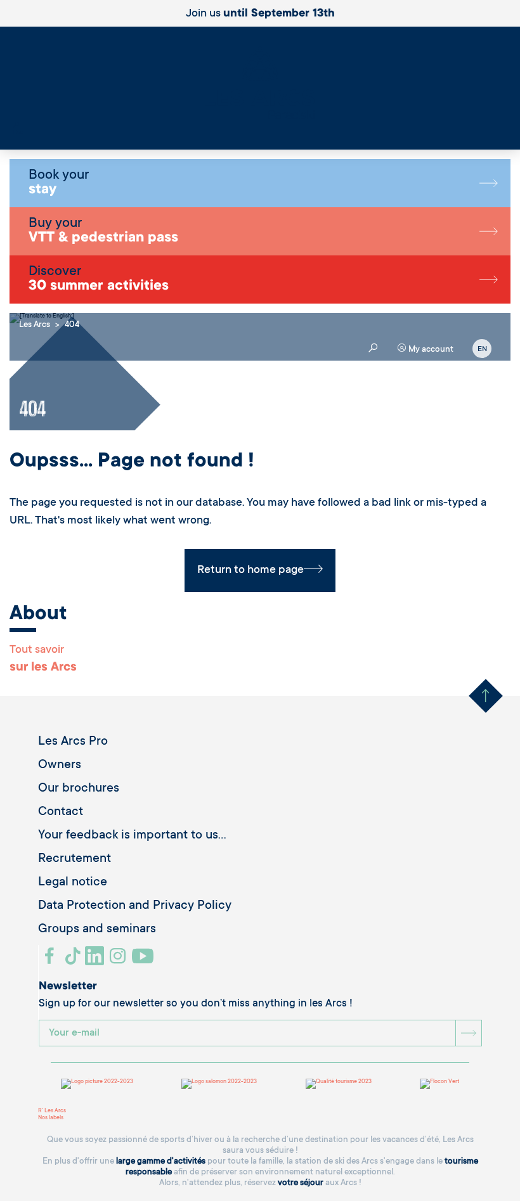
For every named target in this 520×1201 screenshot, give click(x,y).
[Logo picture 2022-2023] (97, 1084)
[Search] (16, 126)
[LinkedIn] (96, 961)
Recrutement (74, 859)
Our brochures (78, 789)
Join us (260, 14)
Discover (99, 279)
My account (429, 349)
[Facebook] (51, 961)
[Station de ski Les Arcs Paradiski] (260, 84)
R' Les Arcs (52, 1111)
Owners (59, 766)
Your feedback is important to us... (132, 836)
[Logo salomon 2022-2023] (219, 1084)
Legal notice (72, 883)
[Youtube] (144, 961)
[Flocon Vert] (439, 1084)
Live (18, 133)
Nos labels (50, 1118)
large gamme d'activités (160, 1161)
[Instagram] (119, 961)
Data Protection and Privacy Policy (134, 906)
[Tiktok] (74, 961)
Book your (59, 183)
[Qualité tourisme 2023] (339, 1084)
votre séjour (300, 1183)
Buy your (103, 231)
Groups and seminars (97, 930)
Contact (60, 812)
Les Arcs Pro (73, 742)
